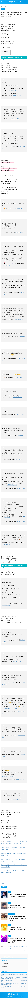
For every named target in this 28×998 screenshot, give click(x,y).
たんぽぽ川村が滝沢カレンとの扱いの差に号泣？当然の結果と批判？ (17, 929)
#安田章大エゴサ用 (12, 708)
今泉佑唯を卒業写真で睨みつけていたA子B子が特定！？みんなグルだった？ (17, 918)
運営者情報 (4, 966)
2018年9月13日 (6, 265)
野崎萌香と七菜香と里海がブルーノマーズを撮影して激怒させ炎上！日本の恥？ (17, 940)
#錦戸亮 (9, 485)
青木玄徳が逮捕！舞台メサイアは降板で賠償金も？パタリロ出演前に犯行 (17, 907)
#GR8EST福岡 (13, 90)
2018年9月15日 (17, 95)
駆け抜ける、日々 (15, 2)
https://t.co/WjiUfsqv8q (8, 776)
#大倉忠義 (14, 485)
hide (8, 51)
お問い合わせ (5, 963)
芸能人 (3, 883)
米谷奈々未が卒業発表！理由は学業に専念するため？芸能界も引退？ (17, 896)
